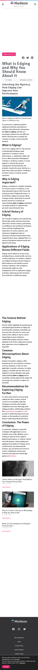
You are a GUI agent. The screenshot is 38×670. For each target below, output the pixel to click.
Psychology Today (11, 411)
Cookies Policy (19, 654)
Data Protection (19, 650)
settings (22, 663)
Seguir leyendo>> (6, 487)
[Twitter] (24, 629)
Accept (6, 666)
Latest (19, 642)
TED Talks (24, 411)
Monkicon (12, 456)
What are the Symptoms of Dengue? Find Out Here (16, 524)
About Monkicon (19, 638)
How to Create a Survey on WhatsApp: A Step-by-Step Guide (17, 511)
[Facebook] (13, 629)
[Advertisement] (19, 30)
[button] (23, 58)
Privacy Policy (19, 646)
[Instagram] (19, 629)
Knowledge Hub (9, 54)
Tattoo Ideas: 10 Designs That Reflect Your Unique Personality (17, 480)
